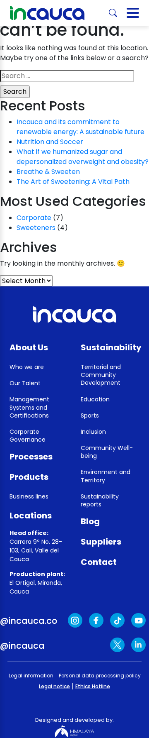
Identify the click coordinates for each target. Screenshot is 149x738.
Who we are (27, 367)
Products (29, 477)
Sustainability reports (100, 500)
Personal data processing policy (100, 675)
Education (95, 399)
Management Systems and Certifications (29, 407)
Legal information (31, 675)
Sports (90, 415)
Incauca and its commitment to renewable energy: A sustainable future (80, 127)
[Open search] (113, 13)
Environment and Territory (105, 476)
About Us (29, 347)
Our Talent (25, 383)
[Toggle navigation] (133, 13)
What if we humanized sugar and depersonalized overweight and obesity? (83, 156)
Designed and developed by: (74, 719)
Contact (99, 562)
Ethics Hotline (92, 686)
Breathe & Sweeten (48, 171)
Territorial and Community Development (101, 375)
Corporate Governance (28, 436)
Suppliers (101, 541)
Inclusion (93, 432)
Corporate (34, 217)
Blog (90, 521)
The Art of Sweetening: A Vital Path (73, 181)
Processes (31, 456)
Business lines (29, 496)
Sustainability (111, 347)
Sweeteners (36, 227)
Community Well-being (107, 452)
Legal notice (54, 686)
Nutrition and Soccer (50, 142)
